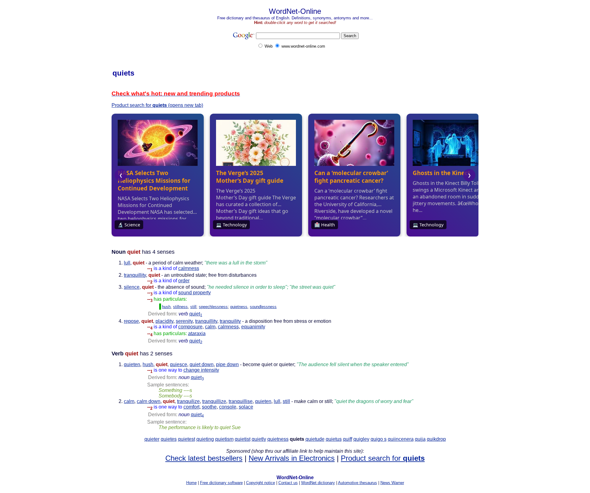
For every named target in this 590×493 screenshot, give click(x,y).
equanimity (253, 326)
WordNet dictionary (318, 482)
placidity (164, 321)
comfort (191, 406)
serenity (184, 321)
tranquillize (214, 401)
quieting (205, 439)
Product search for (383, 458)
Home (191, 482)
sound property (194, 292)
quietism (224, 439)
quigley (361, 439)
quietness (238, 306)
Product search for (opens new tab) (157, 105)
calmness (188, 268)
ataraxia (197, 333)
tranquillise (241, 401)
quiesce (178, 364)
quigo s (379, 439)
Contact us (288, 482)
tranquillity (135, 275)
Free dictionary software (221, 482)
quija (420, 439)
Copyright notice (260, 482)
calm (210, 326)
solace (246, 406)
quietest (186, 439)
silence (132, 287)
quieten (132, 364)
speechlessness (213, 306)
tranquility (230, 321)
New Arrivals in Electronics (292, 458)
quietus (334, 439)
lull (127, 262)
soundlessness (263, 306)
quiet (195, 313)
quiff (347, 439)
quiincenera (401, 439)
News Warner (392, 482)
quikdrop (436, 439)
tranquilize (188, 401)
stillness (180, 306)
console (227, 406)
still (193, 306)
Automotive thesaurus (357, 482)
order (184, 280)
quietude (314, 439)
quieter (151, 439)
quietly (259, 439)
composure (190, 326)
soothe (209, 406)
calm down (148, 401)
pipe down (227, 364)
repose (131, 321)
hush (166, 306)
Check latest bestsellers (203, 458)
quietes (169, 439)
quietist (242, 439)
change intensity (201, 370)
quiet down (202, 364)
